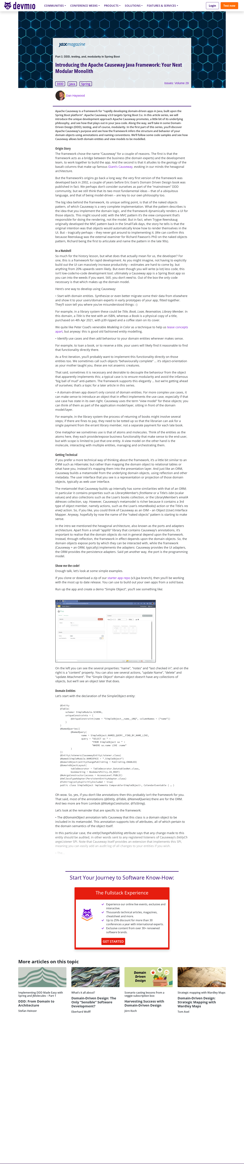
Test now (229, 5)
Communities (54, 5)
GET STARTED (113, 941)
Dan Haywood (75, 95)
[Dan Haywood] (60, 96)
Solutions (133, 5)
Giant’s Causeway (120, 167)
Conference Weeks (84, 5)
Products (111, 5)
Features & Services (161, 5)
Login (212, 5)
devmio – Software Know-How (22, 5)
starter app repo (119, 578)
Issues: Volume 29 (176, 83)
